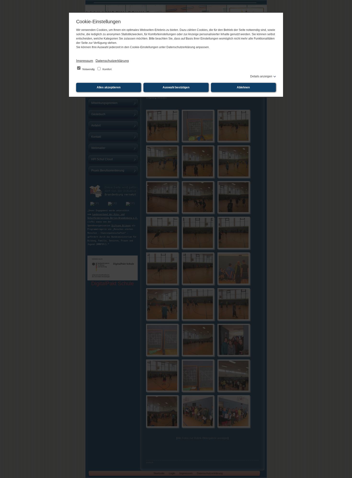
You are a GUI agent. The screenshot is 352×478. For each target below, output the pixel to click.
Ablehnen (243, 87)
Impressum (84, 61)
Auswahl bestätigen (176, 87)
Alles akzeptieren (108, 87)
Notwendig (88, 69)
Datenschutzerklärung (112, 61)
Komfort (107, 69)
